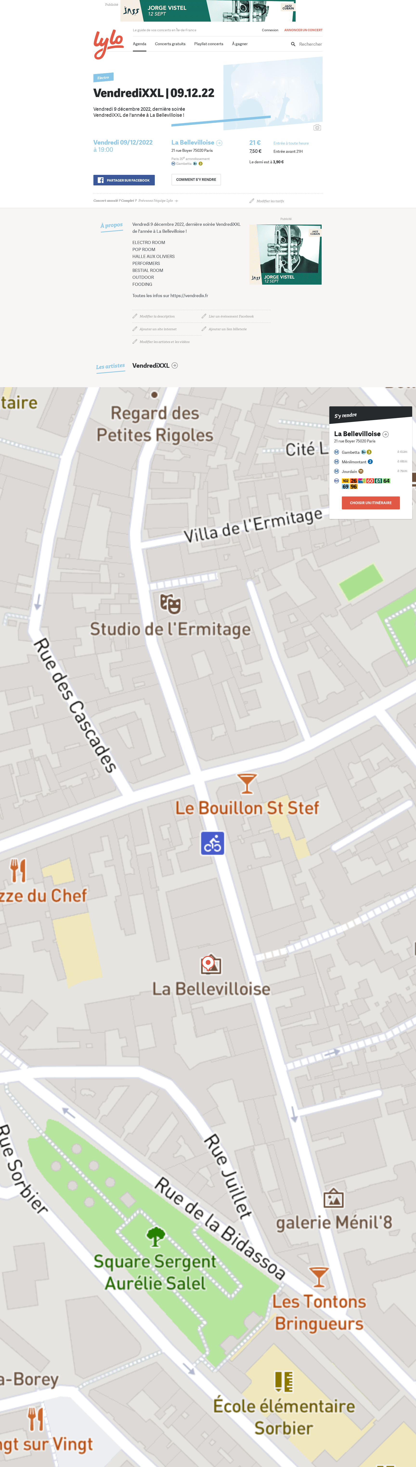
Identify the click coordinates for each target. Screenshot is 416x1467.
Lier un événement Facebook (231, 316)
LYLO (108, 44)
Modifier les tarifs (270, 201)
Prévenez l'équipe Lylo (133, 200)
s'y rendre (196, 179)
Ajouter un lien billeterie (228, 329)
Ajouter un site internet (158, 329)
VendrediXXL (151, 366)
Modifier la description (157, 316)
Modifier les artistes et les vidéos (164, 342)
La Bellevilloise (192, 143)
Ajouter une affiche (296, 128)
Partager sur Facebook (128, 180)
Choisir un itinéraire (371, 503)
